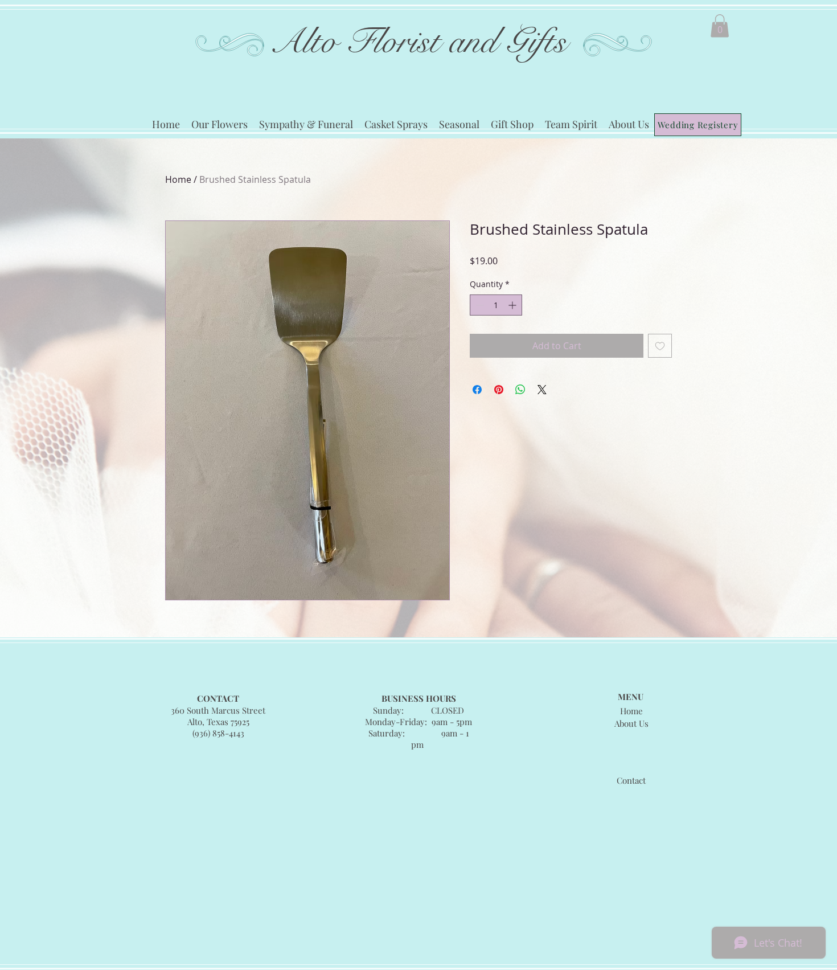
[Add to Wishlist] (660, 346)
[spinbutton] (496, 305)
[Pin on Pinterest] (499, 389)
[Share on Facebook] (477, 389)
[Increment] (513, 305)
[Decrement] (478, 305)
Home (178, 179)
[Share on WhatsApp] (520, 389)
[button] (719, 26)
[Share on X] (542, 389)
